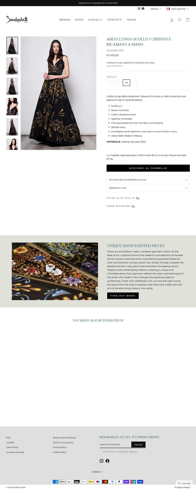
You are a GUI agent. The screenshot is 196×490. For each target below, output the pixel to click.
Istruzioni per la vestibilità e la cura (127, 179)
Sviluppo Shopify (182, 487)
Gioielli (96, 19)
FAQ (8, 438)
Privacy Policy (60, 447)
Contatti (115, 19)
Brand (65, 19)
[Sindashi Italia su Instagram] (101, 461)
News (131, 19)
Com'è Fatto (12, 447)
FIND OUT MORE (123, 295)
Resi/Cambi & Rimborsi (64, 438)
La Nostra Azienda (15, 452)
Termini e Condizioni (63, 442)
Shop (79, 19)
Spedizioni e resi (117, 188)
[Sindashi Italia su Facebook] (107, 461)
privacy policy (128, 452)
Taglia (112, 77)
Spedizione (129, 63)
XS (110, 82)
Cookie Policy (59, 452)
